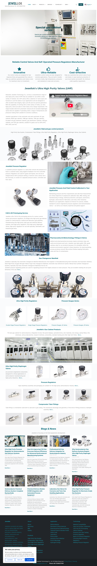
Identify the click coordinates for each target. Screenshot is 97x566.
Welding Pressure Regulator (81, 542)
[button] (2, 33)
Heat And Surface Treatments (81, 526)
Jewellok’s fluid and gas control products (48, 129)
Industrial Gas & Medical (57, 538)
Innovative (19, 72)
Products (41, 4)
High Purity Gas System (34, 538)
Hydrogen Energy (55, 542)
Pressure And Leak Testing (80, 532)
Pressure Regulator (78, 534)
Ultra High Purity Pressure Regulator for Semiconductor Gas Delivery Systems (14, 451)
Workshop (30, 526)
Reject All (20, 559)
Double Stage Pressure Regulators (16, 325)
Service (17, 213)
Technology (58, 4)
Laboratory (53, 534)
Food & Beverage (55, 540)
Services (50, 4)
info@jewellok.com (40, 563)
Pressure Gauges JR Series (81, 325)
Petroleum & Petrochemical (58, 526)
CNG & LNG (53, 532)
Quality (30, 530)
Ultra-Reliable (48, 72)
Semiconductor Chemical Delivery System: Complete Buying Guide (14, 491)
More (66, 4)
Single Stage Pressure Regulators (37, 325)
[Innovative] (19, 69)
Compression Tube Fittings (35, 540)
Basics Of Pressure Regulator (81, 536)
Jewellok (16, 166)
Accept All (29, 559)
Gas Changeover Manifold (48, 258)
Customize (10, 559)
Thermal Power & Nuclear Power (59, 530)
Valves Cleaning (77, 530)
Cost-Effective (77, 72)
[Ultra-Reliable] (48, 69)
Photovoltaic (54, 536)
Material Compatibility (79, 524)
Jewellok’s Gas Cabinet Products (48, 329)
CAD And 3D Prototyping (80, 528)
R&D (29, 528)
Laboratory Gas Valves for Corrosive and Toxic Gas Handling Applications (58, 491)
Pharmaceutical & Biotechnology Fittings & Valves (68, 238)
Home (29, 4)
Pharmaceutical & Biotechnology (59, 528)
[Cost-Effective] (77, 69)
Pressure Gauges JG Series (59, 325)
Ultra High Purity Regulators (26, 301)
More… (19, 269)
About (34, 4)
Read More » (7, 468)
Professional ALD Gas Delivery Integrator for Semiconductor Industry (58, 451)
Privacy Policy (68, 561)
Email (81, 4)
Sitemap (75, 561)
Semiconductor (54, 524)
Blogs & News (48, 428)
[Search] (76, 4)
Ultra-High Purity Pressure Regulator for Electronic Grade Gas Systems (82, 491)
